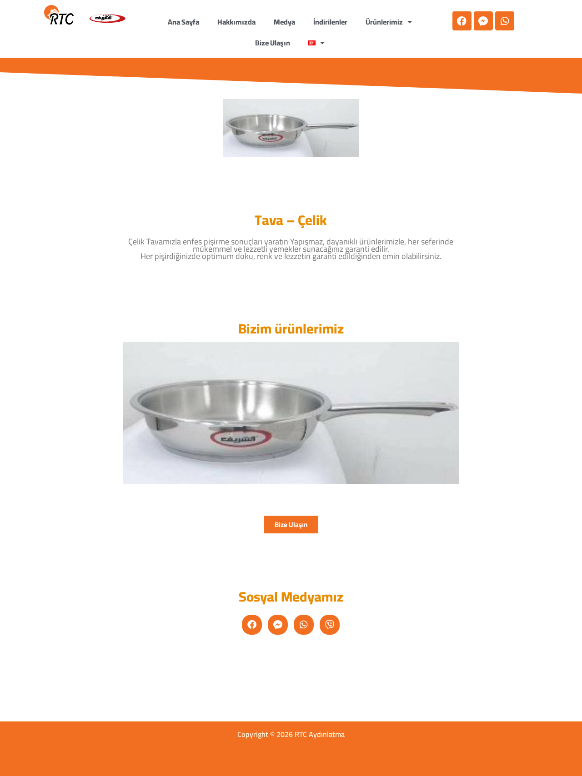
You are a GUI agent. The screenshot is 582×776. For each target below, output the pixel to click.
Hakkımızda (236, 22)
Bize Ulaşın (272, 43)
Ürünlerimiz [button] (384, 22)
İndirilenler (330, 22)
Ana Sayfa (183, 22)
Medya (284, 22)
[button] (316, 42)
